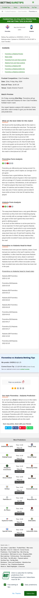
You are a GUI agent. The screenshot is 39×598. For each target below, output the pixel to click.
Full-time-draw (15, 556)
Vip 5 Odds (4, 558)
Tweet (9, 428)
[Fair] (15, 388)
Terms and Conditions (14, 562)
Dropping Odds (27, 554)
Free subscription (25, 556)
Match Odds (8, 57)
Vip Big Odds (14, 560)
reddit (23, 428)
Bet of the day (25, 552)
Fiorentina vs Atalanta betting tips (15, 69)
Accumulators (5, 554)
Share (16, 428)
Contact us (4, 564)
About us (3, 566)
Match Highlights (12, 566)
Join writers (4, 547)
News (15, 7)
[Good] (20, 388)
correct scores (24, 369)
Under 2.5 (16, 550)
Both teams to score (16, 554)
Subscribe (30, 593)
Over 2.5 (9, 550)
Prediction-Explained (18, 564)
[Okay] (17, 388)
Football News (21, 547)
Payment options (23, 558)
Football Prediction (10, 11)
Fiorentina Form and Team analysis (15, 60)
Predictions (4, 552)
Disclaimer (4, 562)
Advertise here (26, 562)
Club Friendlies (22, 11)
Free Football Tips (14, 552)
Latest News (12, 547)
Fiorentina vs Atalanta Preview (14, 54)
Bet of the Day (25, 7)
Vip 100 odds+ (12, 558)
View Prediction (19, 450)
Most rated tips (5, 556)
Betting (12, 3)
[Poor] (12, 388)
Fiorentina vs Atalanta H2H (13, 66)
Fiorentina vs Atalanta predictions (15, 72)
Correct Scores (24, 550)
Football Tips (6, 7)
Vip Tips (34, 7)
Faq (9, 564)
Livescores (21, 566)
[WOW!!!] (23, 388)
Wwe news (30, 547)
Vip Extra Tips (5, 560)
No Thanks (16, 593)
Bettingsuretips (5, 39)
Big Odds (3, 550)
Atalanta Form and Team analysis (15, 63)
